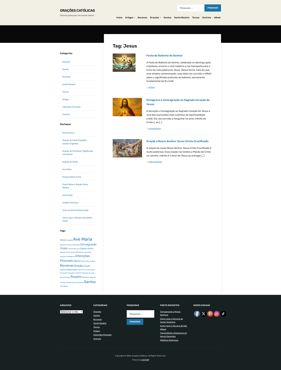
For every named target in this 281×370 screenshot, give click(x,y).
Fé (77, 252)
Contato (206, 17)
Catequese (76, 245)
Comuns (66, 114)
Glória (81, 252)
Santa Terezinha (77, 282)
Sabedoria (85, 277)
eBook (217, 17)
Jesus (76, 260)
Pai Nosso (63, 273)
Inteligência (70, 256)
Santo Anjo (67, 195)
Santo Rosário (181, 17)
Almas (63, 240)
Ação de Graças (155, 162)
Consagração (88, 244)
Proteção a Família (74, 273)
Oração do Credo (70, 162)
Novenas (142, 17)
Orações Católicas (77, 10)
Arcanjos (69, 240)
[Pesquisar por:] (190, 8)
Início (119, 17)
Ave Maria (67, 169)
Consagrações (154, 128)
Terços (195, 17)
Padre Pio (80, 270)
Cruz (78, 249)
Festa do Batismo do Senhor (164, 55)
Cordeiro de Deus (70, 202)
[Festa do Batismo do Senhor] (124, 62)
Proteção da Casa (88, 273)
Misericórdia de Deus (87, 261)
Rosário (76, 276)
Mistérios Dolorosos (169, 340)
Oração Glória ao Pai (71, 177)
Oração (78, 265)
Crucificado (72, 249)
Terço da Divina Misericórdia (75, 210)
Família (73, 252)
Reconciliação (65, 277)
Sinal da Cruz (68, 133)
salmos (68, 282)
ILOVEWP (145, 360)
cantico (69, 245)
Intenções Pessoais (71, 107)
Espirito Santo (87, 248)
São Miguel (64, 286)
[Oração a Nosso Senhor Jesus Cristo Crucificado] (127, 148)
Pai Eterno (91, 270)
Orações (154, 17)
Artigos (129, 17)
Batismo (63, 245)
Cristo (63, 248)
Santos (167, 17)
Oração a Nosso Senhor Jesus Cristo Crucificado (177, 141)
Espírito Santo (65, 252)
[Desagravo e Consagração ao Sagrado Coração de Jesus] (127, 107)
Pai (86, 270)
